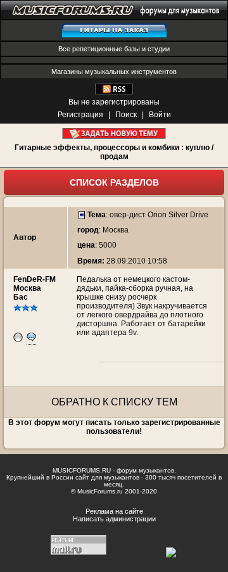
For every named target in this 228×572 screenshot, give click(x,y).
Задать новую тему (114, 133)
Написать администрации (114, 519)
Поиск (126, 114)
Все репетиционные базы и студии (114, 49)
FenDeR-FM (34, 279)
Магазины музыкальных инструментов (114, 71)
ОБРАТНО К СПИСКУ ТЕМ (114, 402)
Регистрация (80, 114)
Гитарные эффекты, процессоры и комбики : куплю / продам (114, 152)
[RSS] (114, 91)
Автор (24, 237)
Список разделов (114, 182)
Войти (160, 114)
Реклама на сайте (114, 511)
